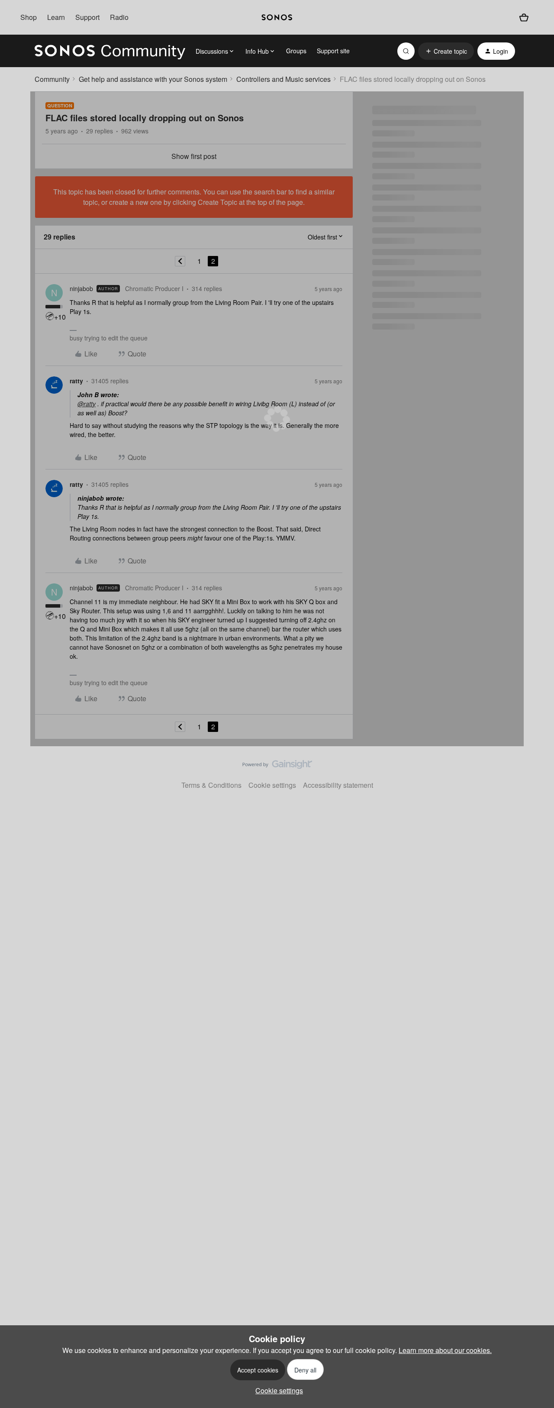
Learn (56, 17)
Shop (28, 17)
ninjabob (81, 288)
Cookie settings (272, 785)
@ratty (86, 403)
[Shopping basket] (524, 17)
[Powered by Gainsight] (277, 766)
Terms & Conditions (211, 785)
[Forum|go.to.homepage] (110, 51)
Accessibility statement (338, 785)
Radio (119, 17)
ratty (76, 380)
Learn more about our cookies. (445, 1350)
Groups (296, 50)
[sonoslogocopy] (276, 17)
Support (87, 17)
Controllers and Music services (283, 79)
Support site (333, 50)
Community (52, 79)
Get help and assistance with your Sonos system (153, 79)
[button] (446, 51)
